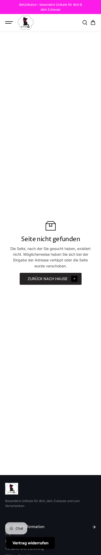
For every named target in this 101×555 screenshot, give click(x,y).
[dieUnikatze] (25, 23)
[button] (93, 22)
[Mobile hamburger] (9, 22)
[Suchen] (85, 22)
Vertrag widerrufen (30, 542)
